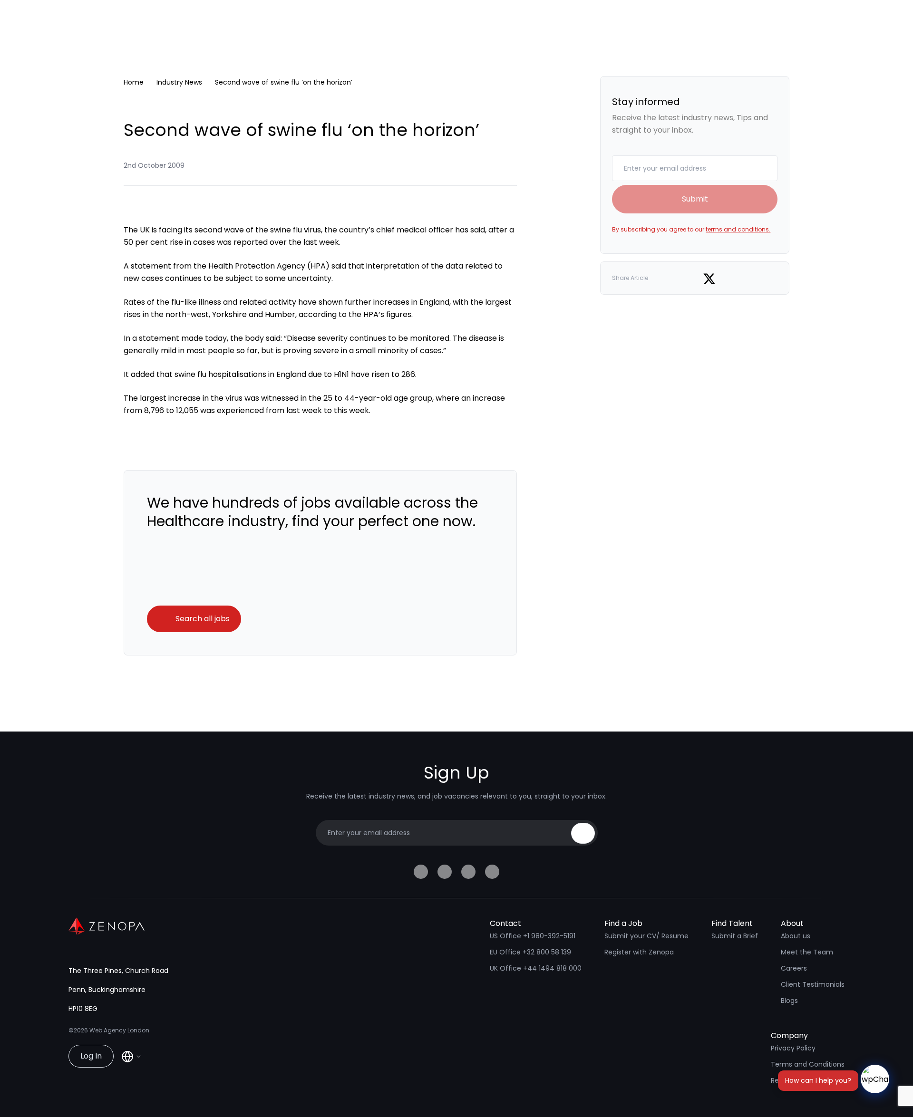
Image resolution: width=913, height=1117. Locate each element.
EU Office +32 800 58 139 (530, 952)
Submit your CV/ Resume (646, 936)
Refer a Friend (793, 1080)
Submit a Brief (734, 936)
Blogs (789, 1000)
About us (795, 936)
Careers (794, 968)
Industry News (179, 82)
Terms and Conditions (808, 1064)
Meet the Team (807, 952)
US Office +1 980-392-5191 (532, 936)
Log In (91, 1055)
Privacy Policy (793, 1048)
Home (134, 82)
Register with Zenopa (639, 952)
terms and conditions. (738, 229)
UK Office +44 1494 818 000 (536, 968)
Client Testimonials (813, 984)
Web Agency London (119, 1030)
